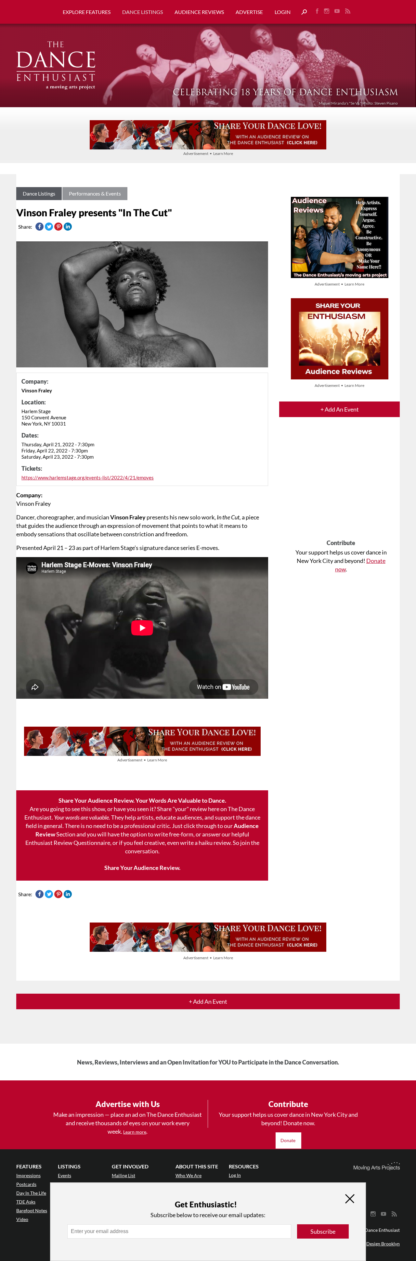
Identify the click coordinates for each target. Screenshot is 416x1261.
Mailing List (123, 1175)
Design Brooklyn (383, 1243)
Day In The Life (31, 1193)
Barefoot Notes (31, 1210)
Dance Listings (142, 12)
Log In (235, 1175)
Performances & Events (95, 193)
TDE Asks (25, 1201)
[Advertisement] (341, 484)
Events (64, 1175)
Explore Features (86, 12)
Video (22, 1219)
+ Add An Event (339, 409)
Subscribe (322, 1231)
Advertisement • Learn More (208, 153)
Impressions (28, 1175)
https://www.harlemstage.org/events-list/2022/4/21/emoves (87, 477)
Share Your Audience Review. (142, 867)
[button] (301, 12)
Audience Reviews (199, 12)
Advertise (249, 12)
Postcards (26, 1184)
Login (283, 12)
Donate (288, 1140)
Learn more (134, 1132)
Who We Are (189, 1175)
